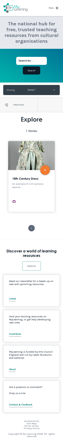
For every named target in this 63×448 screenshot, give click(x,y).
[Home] (15, 8)
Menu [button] (51, 8)
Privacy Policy (31, 428)
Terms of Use (31, 425)
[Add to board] (45, 170)
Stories (32, 89)
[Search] (31, 70)
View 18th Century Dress (31, 176)
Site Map (31, 423)
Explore (31, 265)
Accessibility (31, 421)
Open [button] (15, 105)
